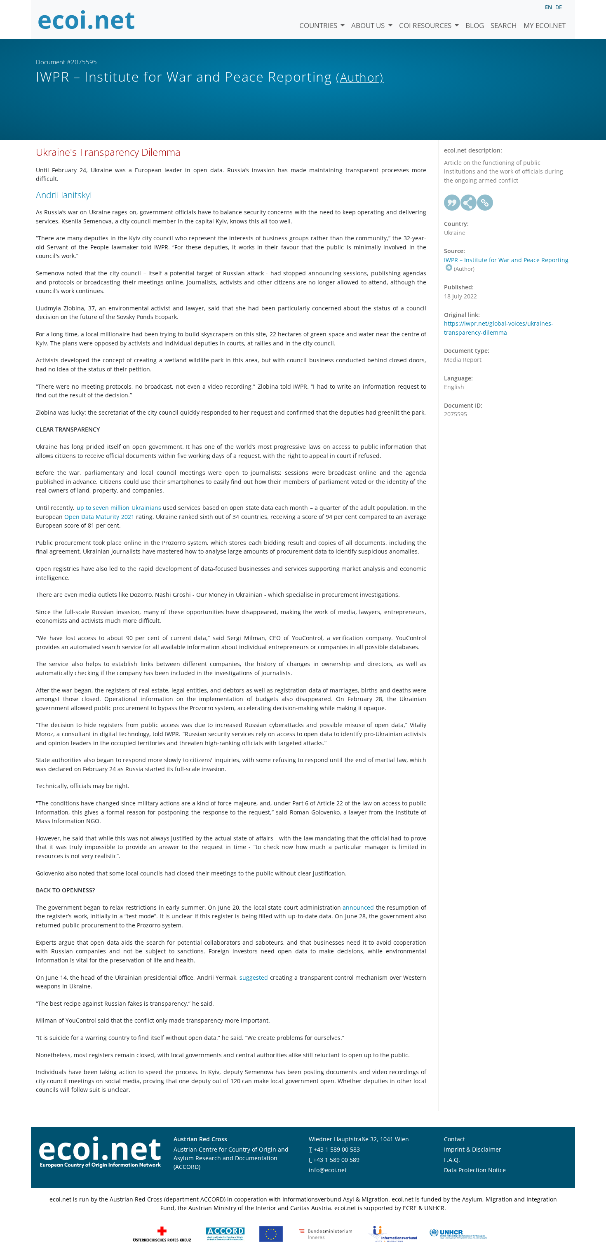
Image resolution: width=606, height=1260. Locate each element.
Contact (454, 1139)
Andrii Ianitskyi (64, 195)
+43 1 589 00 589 (336, 1160)
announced (357, 907)
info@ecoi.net (328, 1170)
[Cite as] (452, 203)
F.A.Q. (452, 1160)
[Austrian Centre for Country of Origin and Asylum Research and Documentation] (225, 1233)
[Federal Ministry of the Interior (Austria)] (326, 1233)
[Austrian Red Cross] (162, 1233)
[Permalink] (485, 203)
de (558, 7)
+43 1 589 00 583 (337, 1149)
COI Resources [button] (426, 25)
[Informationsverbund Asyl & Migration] (392, 1233)
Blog (474, 25)
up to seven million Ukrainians (118, 508)
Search (504, 25)
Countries (319, 25)
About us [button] (368, 25)
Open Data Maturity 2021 (98, 517)
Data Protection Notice (475, 1170)
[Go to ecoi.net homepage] (86, 19)
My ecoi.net (545, 25)
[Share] (468, 203)
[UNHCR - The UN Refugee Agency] (458, 1233)
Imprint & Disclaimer (472, 1149)
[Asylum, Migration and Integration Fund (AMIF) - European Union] (271, 1233)
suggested (254, 977)
